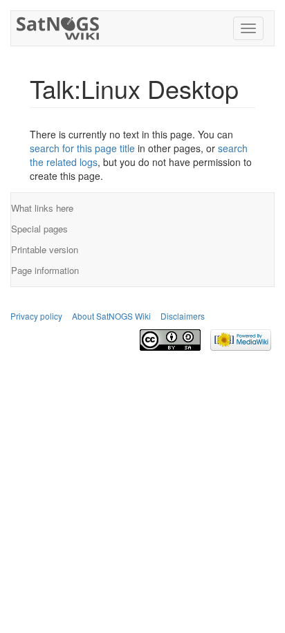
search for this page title (82, 148)
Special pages (39, 228)
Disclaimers (182, 316)
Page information (45, 270)
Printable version (44, 249)
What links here (42, 207)
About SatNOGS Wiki (111, 316)
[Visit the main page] (58, 26)
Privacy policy (36, 316)
